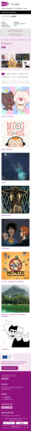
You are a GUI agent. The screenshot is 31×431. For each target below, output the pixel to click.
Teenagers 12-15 (6, 77)
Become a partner (9, 368)
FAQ (25, 8)
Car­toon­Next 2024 (22, 40)
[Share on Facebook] (5, 47)
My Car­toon (18, 8)
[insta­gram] (5, 407)
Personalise (15, 426)
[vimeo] (11, 407)
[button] (15, 12)
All (3, 74)
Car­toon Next (5, 40)
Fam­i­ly (13, 77)
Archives (13, 40)
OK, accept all (9, 423)
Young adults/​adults (22, 77)
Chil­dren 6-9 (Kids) (24, 74)
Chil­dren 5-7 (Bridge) (11, 74)
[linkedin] (3, 407)
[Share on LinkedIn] (2, 47)
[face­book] (8, 407)
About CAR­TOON (7, 8)
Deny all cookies (22, 423)
